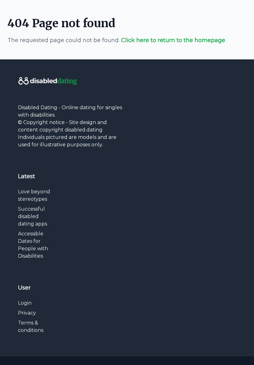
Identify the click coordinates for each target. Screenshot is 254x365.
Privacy (27, 313)
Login (25, 303)
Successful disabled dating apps (32, 216)
